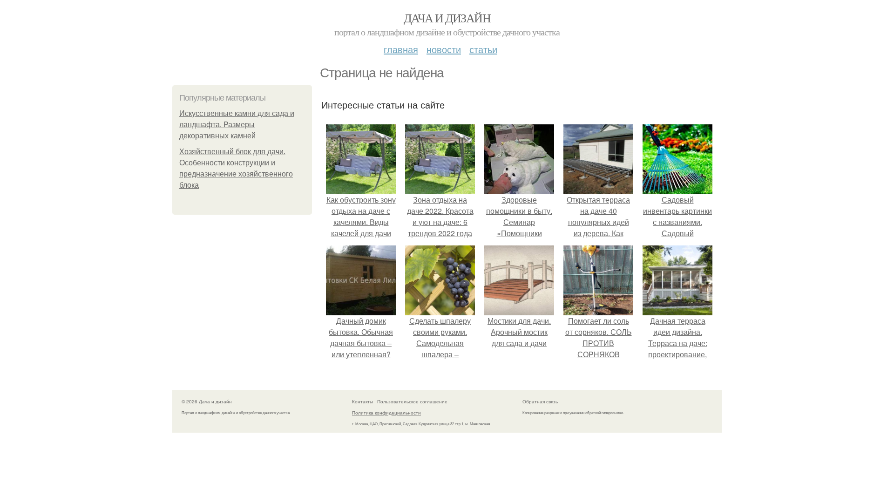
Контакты (362, 401)
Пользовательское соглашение (412, 401)
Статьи (483, 49)
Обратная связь (540, 401)
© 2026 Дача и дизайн (207, 401)
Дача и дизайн (447, 18)
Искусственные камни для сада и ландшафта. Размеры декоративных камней (236, 124)
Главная (401, 49)
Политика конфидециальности (386, 412)
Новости (444, 49)
